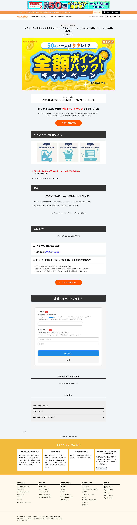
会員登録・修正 (65, 499)
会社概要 (63, 486)
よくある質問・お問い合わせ (89, 489)
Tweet (63, 436)
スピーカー (20, 499)
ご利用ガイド (101, 468)
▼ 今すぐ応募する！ (68, 123)
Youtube (116, 12)
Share (69, 436)
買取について (42, 486)
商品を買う (34, 16)
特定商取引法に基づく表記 (89, 499)
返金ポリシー (85, 502)
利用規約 (84, 497)
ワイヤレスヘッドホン (23, 492)
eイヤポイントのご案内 (67, 497)
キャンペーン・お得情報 (68, 25)
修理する (53, 16)
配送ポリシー (85, 505)
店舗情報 (63, 492)
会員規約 (84, 492)
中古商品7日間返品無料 (45, 497)
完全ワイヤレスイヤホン (23, 486)
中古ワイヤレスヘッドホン (24, 502)
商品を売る (44, 16)
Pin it (75, 436)
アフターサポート (43, 492)
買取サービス (97, 12)
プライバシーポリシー (88, 494)
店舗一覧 (61, 16)
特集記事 (68, 16)
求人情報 (63, 489)
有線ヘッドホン (21, 494)
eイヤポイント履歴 (66, 494)
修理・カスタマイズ (44, 489)
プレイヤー (20, 497)
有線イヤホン (20, 489)
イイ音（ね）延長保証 (45, 494)
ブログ (107, 12)
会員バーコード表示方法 (41, 173)
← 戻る (24, 432)
